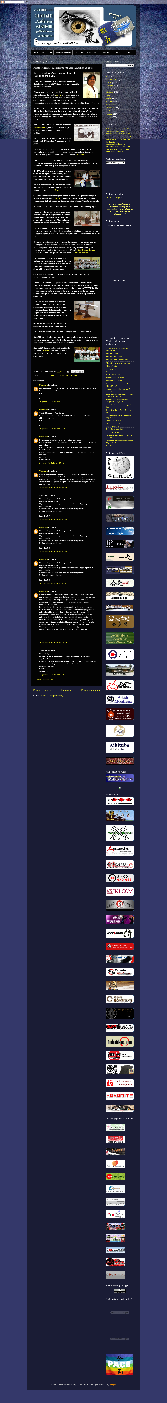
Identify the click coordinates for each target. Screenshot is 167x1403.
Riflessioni (73, 375)
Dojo (57, 190)
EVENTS (118, 52)
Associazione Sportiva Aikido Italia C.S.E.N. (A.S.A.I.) (120, 395)
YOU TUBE (79, 52)
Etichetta (109, 86)
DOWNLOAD (106, 52)
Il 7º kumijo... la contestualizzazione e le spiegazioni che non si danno (118, 144)
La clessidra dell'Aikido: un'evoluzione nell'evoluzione (118, 133)
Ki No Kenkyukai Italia (115, 429)
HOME (35, 52)
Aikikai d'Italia (111, 366)
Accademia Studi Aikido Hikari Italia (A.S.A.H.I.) (118, 349)
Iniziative (109, 92)
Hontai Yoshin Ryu (113, 421)
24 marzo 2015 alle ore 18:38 (51, 463)
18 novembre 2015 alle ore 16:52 (53, 488)
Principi (109, 101)
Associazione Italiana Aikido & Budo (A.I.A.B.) (118, 390)
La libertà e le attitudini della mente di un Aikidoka (117, 150)
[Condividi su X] (77, 371)
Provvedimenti (111, 105)
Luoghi (108, 95)
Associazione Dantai (114, 381)
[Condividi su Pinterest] (82, 371)
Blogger (112, 1385)
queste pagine (81, 253)
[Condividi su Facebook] (80, 371)
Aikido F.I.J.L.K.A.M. (114, 357)
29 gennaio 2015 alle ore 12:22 (52, 402)
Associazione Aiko (113, 374)
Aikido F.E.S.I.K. (112, 353)
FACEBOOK (92, 52)
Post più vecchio (90, 690)
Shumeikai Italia (112, 432)
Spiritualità (110, 111)
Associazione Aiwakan (115, 378)
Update (109, 117)
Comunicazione (48, 375)
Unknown (43, 385)
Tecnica (109, 114)
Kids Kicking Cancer (86, 250)
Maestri (65, 375)
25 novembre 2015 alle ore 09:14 (53, 643)
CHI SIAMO (47, 52)
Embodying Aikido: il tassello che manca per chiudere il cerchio (119, 138)
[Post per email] (68, 372)
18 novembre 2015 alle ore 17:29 (53, 520)
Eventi (58, 375)
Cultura (109, 83)
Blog (58, 95)
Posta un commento (45, 680)
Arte (107, 76)
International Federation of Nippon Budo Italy (117, 425)
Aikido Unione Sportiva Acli (117, 360)
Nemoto (80, 155)
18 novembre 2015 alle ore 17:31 (53, 584)
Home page (66, 690)
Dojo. (57, 198)
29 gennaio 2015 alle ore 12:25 (52, 429)
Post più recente (42, 690)
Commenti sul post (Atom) (52, 696)
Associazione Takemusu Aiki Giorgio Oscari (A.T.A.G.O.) (117, 401)
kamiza (46, 351)
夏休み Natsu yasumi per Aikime (119, 128)
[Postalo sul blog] (75, 371)
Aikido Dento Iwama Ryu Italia (118, 363)
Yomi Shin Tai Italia (113, 446)
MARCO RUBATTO (63, 52)
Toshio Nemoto (40, 128)
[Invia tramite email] (72, 371)
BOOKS (129, 52)
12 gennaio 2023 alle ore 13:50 (52, 675)
